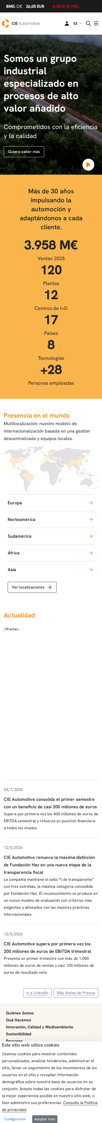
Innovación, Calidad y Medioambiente (39, 1027)
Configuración (15, 1119)
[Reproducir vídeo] (88, 165)
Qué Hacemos (18, 1020)
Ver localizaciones (28, 587)
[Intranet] (64, 23)
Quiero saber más (24, 151)
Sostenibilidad (18, 1034)
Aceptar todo (44, 1119)
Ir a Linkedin (37, 992)
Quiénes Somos (20, 1013)
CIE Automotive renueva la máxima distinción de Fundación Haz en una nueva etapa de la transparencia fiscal (49, 864)
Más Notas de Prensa (76, 992)
